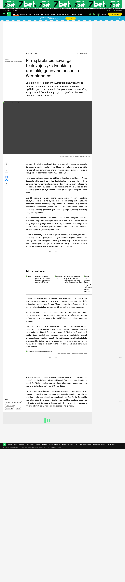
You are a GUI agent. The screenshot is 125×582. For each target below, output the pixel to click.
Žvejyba (18, 408)
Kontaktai (44, 444)
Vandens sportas (61, 14)
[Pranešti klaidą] (6, 170)
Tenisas (53, 14)
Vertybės (38, 444)
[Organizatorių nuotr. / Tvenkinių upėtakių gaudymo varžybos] (47, 127)
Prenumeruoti (115, 14)
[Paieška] (90, 14)
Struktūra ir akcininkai (67, 444)
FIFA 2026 (29, 14)
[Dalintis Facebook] (6, 177)
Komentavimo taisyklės (99, 444)
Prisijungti (103, 14)
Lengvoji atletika (44, 14)
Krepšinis (22, 14)
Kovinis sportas (71, 14)
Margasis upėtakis (16, 402)
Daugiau (80, 14)
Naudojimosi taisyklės (85, 444)
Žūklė (7, 402)
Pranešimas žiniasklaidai (12, 61)
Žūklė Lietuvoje (10, 405)
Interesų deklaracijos (54, 444)
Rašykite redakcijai (12, 444)
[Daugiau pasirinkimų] (6, 183)
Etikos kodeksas (111, 444)
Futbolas (36, 14)
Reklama (21, 444)
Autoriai (76, 444)
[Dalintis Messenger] (6, 180)
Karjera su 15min (30, 444)
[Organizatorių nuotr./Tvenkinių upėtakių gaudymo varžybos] (56, 351)
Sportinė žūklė (9, 408)
